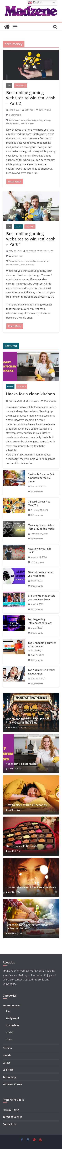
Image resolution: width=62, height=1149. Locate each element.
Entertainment (11, 1005)
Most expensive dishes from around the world (41, 526)
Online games (12, 123)
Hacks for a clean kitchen (30, 394)
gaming (39, 119)
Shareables (20, 85)
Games (30, 119)
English (37, 2)
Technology (9, 1077)
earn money (20, 119)
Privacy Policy (11, 1109)
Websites (30, 264)
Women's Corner (12, 1084)
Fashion (7, 1048)
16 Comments (37, 562)
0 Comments (50, 400)
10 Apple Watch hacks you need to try (40, 573)
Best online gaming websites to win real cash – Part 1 (30, 239)
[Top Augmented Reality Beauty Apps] (14, 677)
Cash (11, 119)
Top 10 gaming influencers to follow (39, 621)
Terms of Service (12, 1116)
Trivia (9, 1039)
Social (9, 1032)
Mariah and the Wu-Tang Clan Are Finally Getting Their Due (27, 720)
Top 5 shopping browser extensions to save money (42, 646)
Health (7, 1055)
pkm (22, 123)
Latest (18, 226)
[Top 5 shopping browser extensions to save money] (14, 651)
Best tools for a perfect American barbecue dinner (41, 478)
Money (47, 119)
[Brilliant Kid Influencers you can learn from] (14, 602)
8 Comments (15, 114)
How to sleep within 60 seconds (26, 805)
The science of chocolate (22, 846)
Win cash (30, 123)
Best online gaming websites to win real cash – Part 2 (30, 98)
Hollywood (12, 1018)
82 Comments (15, 255)
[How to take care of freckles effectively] (31, 877)
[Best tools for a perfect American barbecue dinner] (14, 482)
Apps (11, 260)
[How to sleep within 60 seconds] (31, 795)
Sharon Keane (32, 400)
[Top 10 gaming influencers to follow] (14, 626)
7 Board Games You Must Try (39, 503)
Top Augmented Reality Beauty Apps (41, 671)
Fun (9, 85)
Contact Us (9, 1124)
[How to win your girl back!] (14, 555)
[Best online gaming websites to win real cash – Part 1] (31, 206)
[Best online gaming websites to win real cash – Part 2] (31, 65)
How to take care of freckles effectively (31, 887)
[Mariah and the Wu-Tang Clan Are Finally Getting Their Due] (31, 712)
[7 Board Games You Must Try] (14, 508)
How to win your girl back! (39, 550)
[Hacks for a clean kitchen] (31, 366)
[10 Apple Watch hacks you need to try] (14, 579)
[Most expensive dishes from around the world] (14, 532)
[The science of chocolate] (31, 836)
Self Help (30, 226)
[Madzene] (7, 26)
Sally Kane (30, 109)
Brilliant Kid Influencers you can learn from (41, 597)
